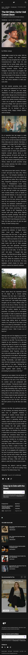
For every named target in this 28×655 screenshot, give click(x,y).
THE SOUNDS (16, 651)
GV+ (25, 651)
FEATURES (7, 7)
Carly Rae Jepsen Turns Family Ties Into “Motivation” (17, 556)
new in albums (12, 549)
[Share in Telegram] (8, 479)
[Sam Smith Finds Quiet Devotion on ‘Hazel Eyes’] (5, 529)
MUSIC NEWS (4, 651)
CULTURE (21, 651)
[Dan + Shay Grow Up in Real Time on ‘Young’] (5, 539)
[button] (2, 2)
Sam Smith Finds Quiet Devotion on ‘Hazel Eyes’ (17, 527)
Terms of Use (6, 496)
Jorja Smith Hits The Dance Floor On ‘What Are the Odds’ (17, 566)
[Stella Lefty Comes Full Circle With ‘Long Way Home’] (5, 549)
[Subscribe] (23, 492)
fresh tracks (12, 559)
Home (3, 7)
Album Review (12, 529)
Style (3, 510)
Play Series (17, 508)
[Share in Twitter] (5, 479)
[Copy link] (11, 479)
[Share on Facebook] (3, 479)
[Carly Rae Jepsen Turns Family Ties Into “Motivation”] (5, 558)
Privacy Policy (19, 495)
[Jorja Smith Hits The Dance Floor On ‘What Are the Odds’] (5, 568)
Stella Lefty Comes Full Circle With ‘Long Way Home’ (17, 547)
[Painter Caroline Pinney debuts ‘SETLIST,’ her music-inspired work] (14, 595)
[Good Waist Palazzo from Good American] (2, 517)
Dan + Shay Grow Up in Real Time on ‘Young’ (17, 537)
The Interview (13, 7)
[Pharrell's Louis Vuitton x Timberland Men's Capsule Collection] (8, 508)
